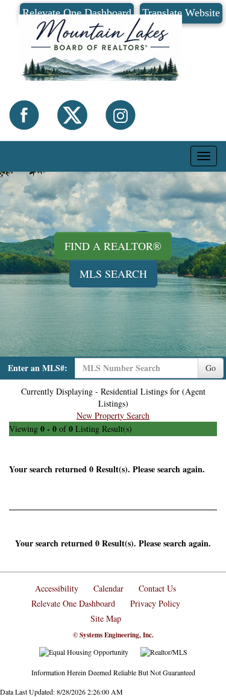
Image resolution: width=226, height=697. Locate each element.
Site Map (105, 618)
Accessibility (56, 588)
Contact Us (157, 588)
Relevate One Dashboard (73, 603)
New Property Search (113, 415)
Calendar (108, 588)
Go (211, 368)
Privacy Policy (155, 603)
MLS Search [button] (113, 273)
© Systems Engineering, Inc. (113, 635)
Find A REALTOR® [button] (113, 246)
